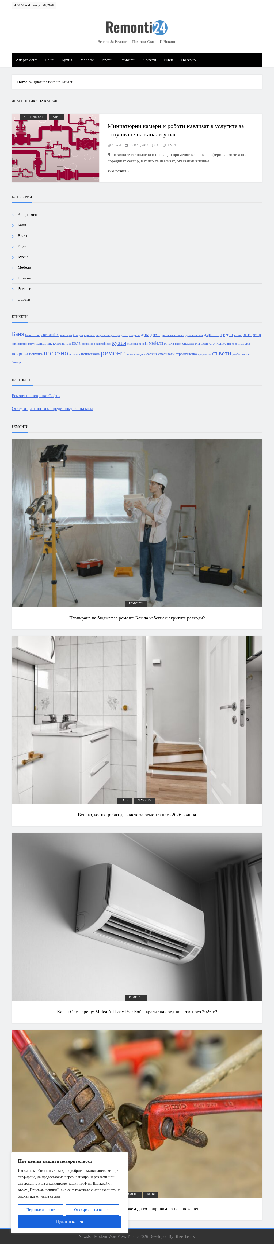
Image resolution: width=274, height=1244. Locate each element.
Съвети (149, 60)
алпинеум (66, 335)
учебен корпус (241, 354)
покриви (20, 353)
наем (178, 343)
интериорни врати (23, 343)
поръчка (74, 354)
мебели (156, 343)
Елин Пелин (32, 335)
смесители (166, 354)
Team (116, 145)
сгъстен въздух (135, 354)
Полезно (188, 60)
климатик (44, 343)
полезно (56, 353)
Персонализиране (40, 1210)
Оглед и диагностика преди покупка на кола (52, 408)
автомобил (50, 335)
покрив (244, 343)
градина (134, 335)
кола (76, 343)
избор (238, 335)
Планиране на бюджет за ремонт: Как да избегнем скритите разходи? (137, 618)
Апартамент (26, 60)
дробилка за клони (172, 335)
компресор (88, 343)
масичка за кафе (137, 343)
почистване (90, 354)
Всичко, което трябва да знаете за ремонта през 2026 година (137, 814)
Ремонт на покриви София (36, 395)
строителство (186, 354)
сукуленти (204, 354)
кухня (119, 343)
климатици (62, 343)
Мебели (87, 60)
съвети (221, 353)
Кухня (67, 60)
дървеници (213, 335)
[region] (69, 1192)
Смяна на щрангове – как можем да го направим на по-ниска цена (137, 1208)
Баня (49, 60)
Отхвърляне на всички (92, 1210)
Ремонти (127, 60)
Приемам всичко (69, 1222)
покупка (36, 354)
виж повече (117, 171)
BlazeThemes (184, 1236)
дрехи (155, 335)
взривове (89, 335)
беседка (78, 335)
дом (145, 334)
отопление (217, 343)
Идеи (168, 60)
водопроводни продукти (112, 335)
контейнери (103, 343)
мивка (169, 343)
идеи (228, 334)
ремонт (113, 352)
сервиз (151, 354)
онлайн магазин (195, 343)
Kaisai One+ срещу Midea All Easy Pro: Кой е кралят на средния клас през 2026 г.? (137, 1011)
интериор (252, 334)
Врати (107, 60)
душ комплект (194, 335)
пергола (232, 343)
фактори (17, 362)
